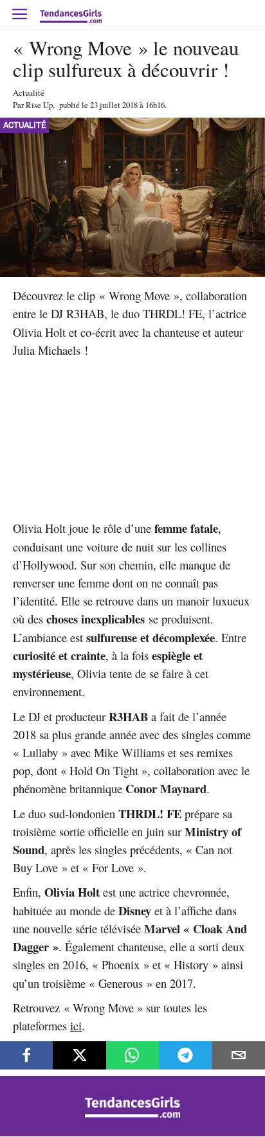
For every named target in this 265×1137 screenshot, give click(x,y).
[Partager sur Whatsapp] (132, 1055)
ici (76, 1025)
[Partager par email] (238, 1055)
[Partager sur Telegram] (185, 1055)
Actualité (28, 92)
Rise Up (39, 105)
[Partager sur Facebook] (26, 1055)
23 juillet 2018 (114, 105)
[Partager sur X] (79, 1055)
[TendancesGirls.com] (132, 1114)
